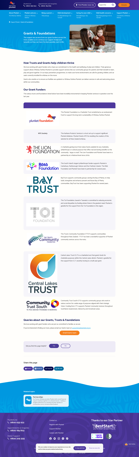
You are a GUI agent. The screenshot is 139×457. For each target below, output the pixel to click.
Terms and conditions (70, 453)
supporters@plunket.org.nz (81, 328)
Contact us (53, 420)
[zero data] (97, 436)
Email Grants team (69, 332)
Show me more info (94, 448)
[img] (104, 426)
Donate (124, 5)
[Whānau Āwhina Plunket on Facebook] (50, 438)
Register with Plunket (56, 424)
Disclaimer (82, 453)
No (66, 346)
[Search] (113, 5)
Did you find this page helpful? (36, 346)
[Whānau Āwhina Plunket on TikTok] (67, 438)
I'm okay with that (80, 448)
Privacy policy (58, 453)
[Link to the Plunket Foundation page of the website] (42, 125)
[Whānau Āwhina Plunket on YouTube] (55, 438)
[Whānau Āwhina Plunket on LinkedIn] (63, 438)
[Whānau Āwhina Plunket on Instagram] (59, 438)
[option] (54, 346)
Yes (54, 346)
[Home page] (12, 5)
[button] (30, 5)
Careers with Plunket (56, 433)
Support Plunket (55, 428)
